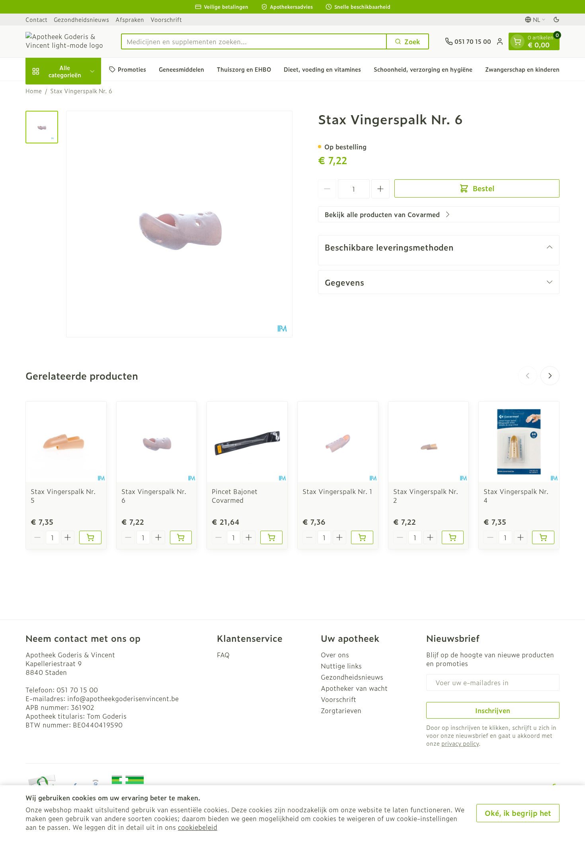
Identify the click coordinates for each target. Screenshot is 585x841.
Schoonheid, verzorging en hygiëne (423, 69)
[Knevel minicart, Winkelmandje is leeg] (517, 41)
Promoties (132, 69)
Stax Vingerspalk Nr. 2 (425, 495)
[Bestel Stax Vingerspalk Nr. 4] (543, 537)
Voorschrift (166, 19)
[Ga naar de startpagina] (65, 41)
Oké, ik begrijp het (518, 813)
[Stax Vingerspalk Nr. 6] (157, 442)
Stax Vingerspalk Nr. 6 (153, 495)
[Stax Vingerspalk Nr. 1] (338, 442)
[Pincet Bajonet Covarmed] (247, 442)
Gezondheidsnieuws (81, 19)
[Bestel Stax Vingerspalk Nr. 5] (90, 537)
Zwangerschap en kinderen (522, 69)
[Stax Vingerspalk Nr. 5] (66, 442)
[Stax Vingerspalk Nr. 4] (519, 442)
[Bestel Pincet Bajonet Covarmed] (271, 537)
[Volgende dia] (550, 375)
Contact (36, 19)
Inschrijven (492, 710)
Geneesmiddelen (181, 69)
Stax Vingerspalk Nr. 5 (63, 495)
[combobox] (254, 41)
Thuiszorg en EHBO (244, 69)
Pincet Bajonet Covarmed (234, 495)
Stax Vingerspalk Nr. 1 (337, 491)
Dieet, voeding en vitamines (322, 69)
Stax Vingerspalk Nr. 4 (516, 495)
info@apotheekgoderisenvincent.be (123, 698)
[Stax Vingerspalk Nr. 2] (428, 442)
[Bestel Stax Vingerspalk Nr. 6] (181, 537)
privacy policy (460, 743)
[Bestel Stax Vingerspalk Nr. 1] (362, 537)
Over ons (335, 654)
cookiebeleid (197, 827)
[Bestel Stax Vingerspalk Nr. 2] (453, 537)
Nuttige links (341, 665)
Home (33, 91)
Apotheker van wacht (354, 688)
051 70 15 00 (77, 689)
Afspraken (129, 19)
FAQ (223, 654)
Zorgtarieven (341, 710)
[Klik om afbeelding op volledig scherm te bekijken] (179, 224)
